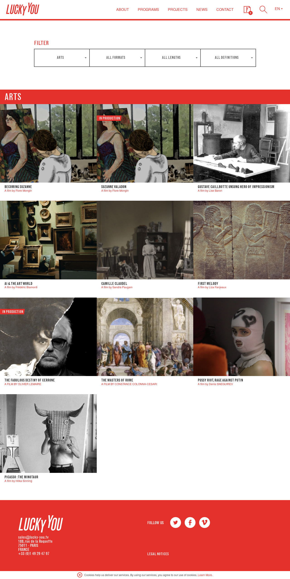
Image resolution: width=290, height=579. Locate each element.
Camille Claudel (114, 283)
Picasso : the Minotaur (21, 477)
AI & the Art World (18, 283)
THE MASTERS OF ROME (117, 380)
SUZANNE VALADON (113, 187)
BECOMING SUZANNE (18, 187)
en (278, 8)
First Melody (208, 283)
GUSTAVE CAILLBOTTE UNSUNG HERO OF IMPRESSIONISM (236, 187)
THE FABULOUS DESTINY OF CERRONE (30, 380)
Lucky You (23, 9)
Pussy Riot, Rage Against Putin (220, 380)
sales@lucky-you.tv (33, 537)
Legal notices (158, 554)
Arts (13, 96)
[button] (247, 9)
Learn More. (205, 575)
